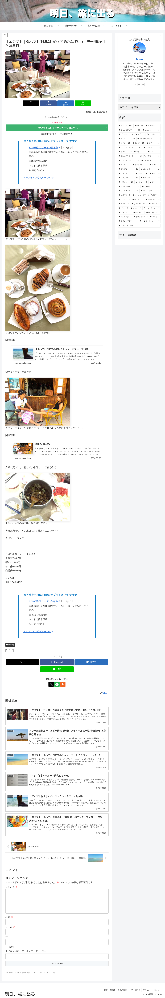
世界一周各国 (134, 990)
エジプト (11, 645)
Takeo (139, 59)
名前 (9, 917)
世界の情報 (122, 990)
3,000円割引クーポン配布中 (43, 147)
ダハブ (10, 650)
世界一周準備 (109, 990)
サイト (8, 937)
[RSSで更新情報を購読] (62, 684)
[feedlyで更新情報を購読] (57, 684)
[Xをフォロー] (51, 684)
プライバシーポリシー (152, 990)
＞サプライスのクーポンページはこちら (57, 128)
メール (10, 927)
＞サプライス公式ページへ (37, 177)
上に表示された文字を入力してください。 (27, 951)
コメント (11, 886)
